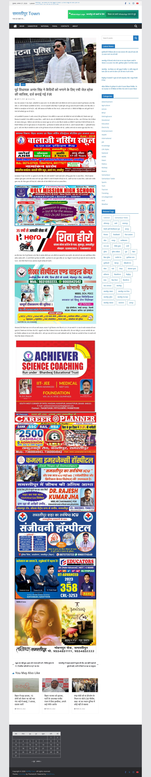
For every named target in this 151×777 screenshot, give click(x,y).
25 (23, 752)
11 (23, 745)
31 (16, 756)
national (107, 218)
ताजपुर (113, 240)
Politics (104, 164)
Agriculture (106, 105)
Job (103, 142)
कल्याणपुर (125, 223)
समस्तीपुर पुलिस (108, 297)
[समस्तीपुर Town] (15, 26)
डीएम (105, 240)
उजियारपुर (106, 223)
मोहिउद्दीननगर (127, 263)
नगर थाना (106, 246)
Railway (104, 168)
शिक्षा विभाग (115, 280)
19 (30, 748)
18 (23, 748)
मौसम (105, 269)
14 (43, 745)
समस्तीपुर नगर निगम (123, 291)
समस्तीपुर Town (26, 13)
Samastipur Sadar (108, 178)
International (106, 138)
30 (57, 752)
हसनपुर (131, 303)
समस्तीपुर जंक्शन (108, 291)
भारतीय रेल (118, 257)
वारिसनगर (106, 274)
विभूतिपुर (128, 274)
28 (43, 752)
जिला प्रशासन (129, 235)
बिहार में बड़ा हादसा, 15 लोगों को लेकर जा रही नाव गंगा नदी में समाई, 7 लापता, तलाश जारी (25, 700)
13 (36, 745)
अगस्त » (38, 761)
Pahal (54, 26)
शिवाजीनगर (126, 280)
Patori (104, 160)
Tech (103, 186)
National (45, 26)
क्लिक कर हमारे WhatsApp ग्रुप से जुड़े (122, 14)
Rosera (104, 171)
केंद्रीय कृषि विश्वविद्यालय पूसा (112, 229)
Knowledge (106, 146)
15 (51, 745)
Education (105, 124)
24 (16, 752)
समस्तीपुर (119, 286)
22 (51, 748)
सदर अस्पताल (107, 286)
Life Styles (105, 149)
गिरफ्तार (106, 235)
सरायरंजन (121, 303)
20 (36, 748)
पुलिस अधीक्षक (116, 252)
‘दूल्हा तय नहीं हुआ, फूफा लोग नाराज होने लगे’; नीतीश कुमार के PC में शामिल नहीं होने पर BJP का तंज (34, 664)
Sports (104, 182)
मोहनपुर (116, 263)
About (75, 26)
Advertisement (107, 102)
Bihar (22, 26)
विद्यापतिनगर (117, 274)
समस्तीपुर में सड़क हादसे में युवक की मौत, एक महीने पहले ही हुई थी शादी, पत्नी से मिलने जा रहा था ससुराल (77, 664)
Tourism (105, 189)
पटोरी (127, 246)
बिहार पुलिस (107, 257)
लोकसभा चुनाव (132, 269)
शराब (105, 280)
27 (36, 752)
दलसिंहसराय (123, 240)
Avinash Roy (31, 99)
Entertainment (107, 131)
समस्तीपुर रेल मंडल (123, 297)
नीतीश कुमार (117, 246)
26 (30, 752)
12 (30, 745)
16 (57, 745)
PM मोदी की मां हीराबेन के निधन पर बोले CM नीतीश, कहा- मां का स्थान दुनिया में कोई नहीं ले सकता (84, 700)
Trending (105, 193)
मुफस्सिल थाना (130, 257)
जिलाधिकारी (116, 235)
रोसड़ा (121, 269)
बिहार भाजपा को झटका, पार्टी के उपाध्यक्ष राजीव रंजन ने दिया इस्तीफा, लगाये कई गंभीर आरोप (55, 700)
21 (43, 748)
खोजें (135, 38)
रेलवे (113, 269)
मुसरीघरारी (106, 263)
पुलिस (105, 252)
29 (51, 752)
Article (104, 109)
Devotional (106, 120)
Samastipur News (121, 218)
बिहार (133, 252)
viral (103, 200)
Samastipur (32, 26)
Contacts (65, 26)
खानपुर (127, 229)
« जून (33, 761)
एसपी (115, 223)
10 (16, 745)
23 (57, 748)
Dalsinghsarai (107, 116)
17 (16, 748)
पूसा (126, 252)
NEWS (23, 84)
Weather (105, 204)
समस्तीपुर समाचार (108, 303)
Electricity (105, 127)
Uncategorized (107, 197)
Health (104, 135)
